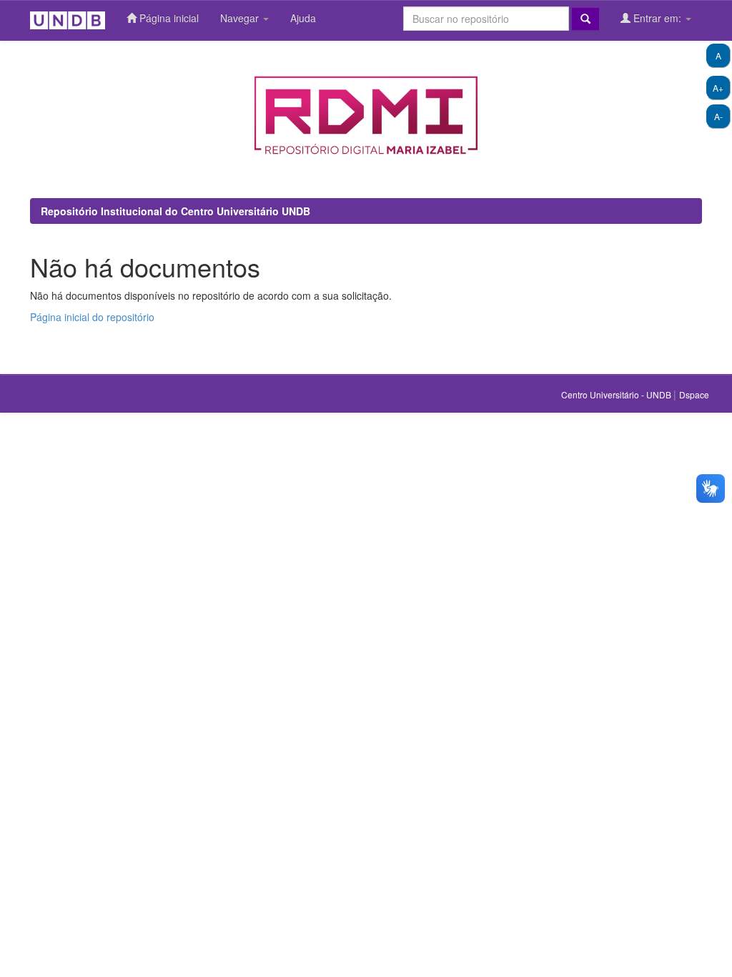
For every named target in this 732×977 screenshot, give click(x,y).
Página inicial (168, 18)
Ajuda (303, 18)
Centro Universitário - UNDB (617, 394)
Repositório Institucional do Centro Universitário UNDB (175, 211)
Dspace (694, 394)
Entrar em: (657, 18)
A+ (718, 88)
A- (718, 116)
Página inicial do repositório (92, 317)
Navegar (241, 18)
